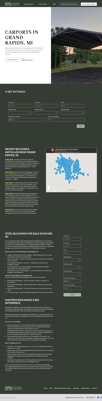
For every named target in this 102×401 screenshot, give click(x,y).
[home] (12, 4)
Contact (94, 388)
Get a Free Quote (12, 60)
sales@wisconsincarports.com (74, 397)
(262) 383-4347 (90, 397)
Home (45, 388)
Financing (76, 388)
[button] (29, 4)
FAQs (54, 4)
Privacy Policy (85, 388)
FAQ (50, 388)
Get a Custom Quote (88, 4)
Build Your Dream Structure (69, 4)
